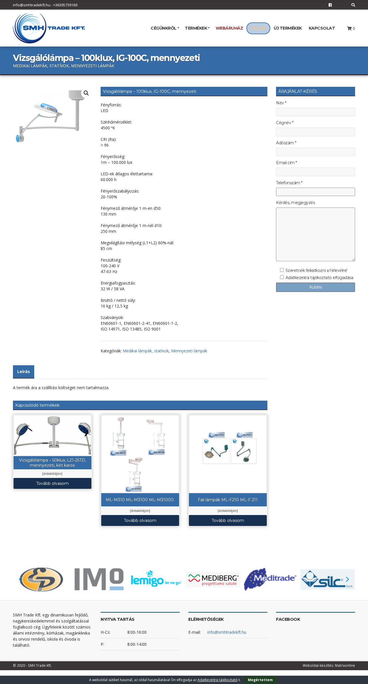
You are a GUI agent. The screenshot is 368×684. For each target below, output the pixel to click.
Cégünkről (164, 28)
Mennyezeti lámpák (189, 350)
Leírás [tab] (23, 371)
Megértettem (260, 679)
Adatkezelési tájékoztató (217, 679)
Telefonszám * (289, 182)
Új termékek (288, 28)
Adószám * (286, 143)
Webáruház (229, 28)
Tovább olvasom (52, 483)
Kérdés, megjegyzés (295, 202)
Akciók (258, 28)
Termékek (196, 28)
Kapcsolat (322, 28)
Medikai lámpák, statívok (146, 350)
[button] (86, 93)
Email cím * (286, 162)
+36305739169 (65, 4)
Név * (281, 103)
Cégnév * (284, 122)
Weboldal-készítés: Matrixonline (329, 665)
